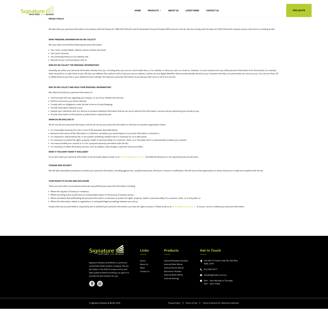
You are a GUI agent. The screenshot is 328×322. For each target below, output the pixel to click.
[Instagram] (100, 284)
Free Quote (299, 10)
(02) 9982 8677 (210, 269)
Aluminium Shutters (173, 271)
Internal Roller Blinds (173, 264)
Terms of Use (191, 303)
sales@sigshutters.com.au (215, 275)
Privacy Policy (174, 303)
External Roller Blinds (173, 274)
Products (153, 10)
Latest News (192, 10)
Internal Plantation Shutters (176, 260)
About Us (173, 10)
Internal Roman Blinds (174, 267)
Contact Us (212, 10)
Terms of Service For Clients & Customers (221, 303)
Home (138, 10)
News (142, 267)
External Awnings (171, 278)
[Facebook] (92, 284)
